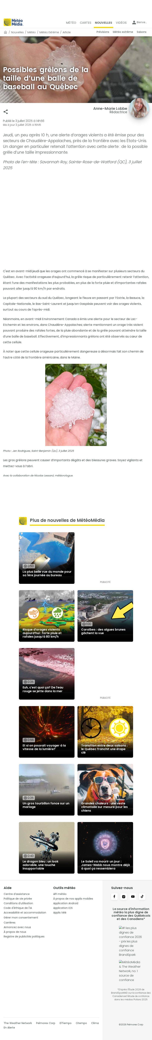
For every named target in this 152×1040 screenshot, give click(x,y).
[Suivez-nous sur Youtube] (133, 897)
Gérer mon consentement (21, 917)
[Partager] (5, 111)
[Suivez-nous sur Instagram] (123, 897)
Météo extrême (49, 32)
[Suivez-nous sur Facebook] (114, 897)
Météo (31, 32)
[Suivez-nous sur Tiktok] (142, 897)
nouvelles (17, 32)
